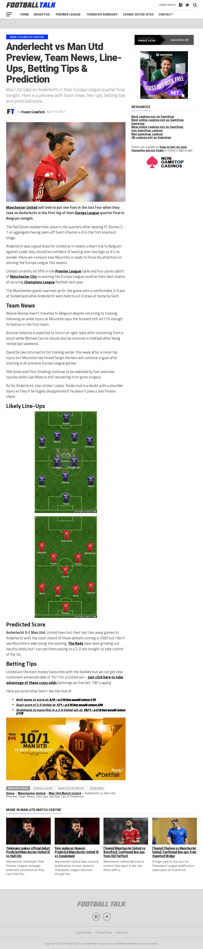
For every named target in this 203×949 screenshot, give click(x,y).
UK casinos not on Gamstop (151, 137)
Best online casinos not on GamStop (157, 119)
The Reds (75, 643)
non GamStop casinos (147, 130)
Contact (165, 14)
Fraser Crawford (33, 111)
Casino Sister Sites (138, 14)
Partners (121, 932)
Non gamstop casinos (147, 133)
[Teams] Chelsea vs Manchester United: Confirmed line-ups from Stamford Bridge (174, 852)
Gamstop (138, 123)
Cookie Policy (84, 932)
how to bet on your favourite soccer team (159, 148)
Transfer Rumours (101, 14)
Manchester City (23, 276)
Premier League (68, 14)
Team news (96, 788)
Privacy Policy (104, 932)
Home (24, 14)
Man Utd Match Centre (65, 793)
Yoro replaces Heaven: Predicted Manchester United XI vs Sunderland (77, 852)
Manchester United (21, 207)
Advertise (42, 14)
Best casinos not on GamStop (152, 116)
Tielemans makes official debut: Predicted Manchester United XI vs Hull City (28, 852)
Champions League (39, 282)
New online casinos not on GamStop (157, 126)
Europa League (87, 213)
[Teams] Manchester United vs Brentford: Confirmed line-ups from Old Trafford (124, 852)
